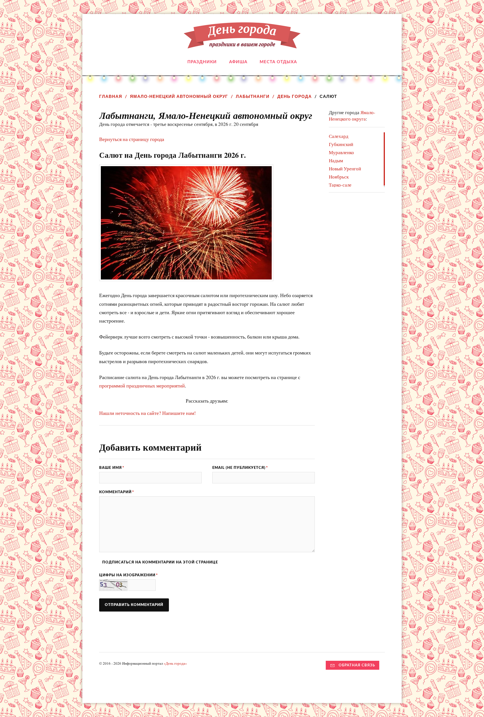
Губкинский (341, 144)
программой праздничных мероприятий (142, 385)
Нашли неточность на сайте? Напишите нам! (147, 413)
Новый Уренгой (345, 168)
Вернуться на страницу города (131, 139)
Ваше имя (111, 467)
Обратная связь (357, 665)
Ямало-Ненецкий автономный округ (179, 96)
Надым (336, 160)
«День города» (175, 663)
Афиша (238, 62)
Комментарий (116, 492)
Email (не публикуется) (240, 467)
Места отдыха (278, 62)
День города (294, 96)
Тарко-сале (340, 185)
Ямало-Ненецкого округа (352, 115)
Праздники (202, 62)
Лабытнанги (252, 96)
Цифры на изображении (128, 575)
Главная (110, 96)
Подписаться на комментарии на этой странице (160, 562)
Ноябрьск (339, 176)
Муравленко (341, 152)
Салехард (338, 136)
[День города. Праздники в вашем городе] (242, 44)
